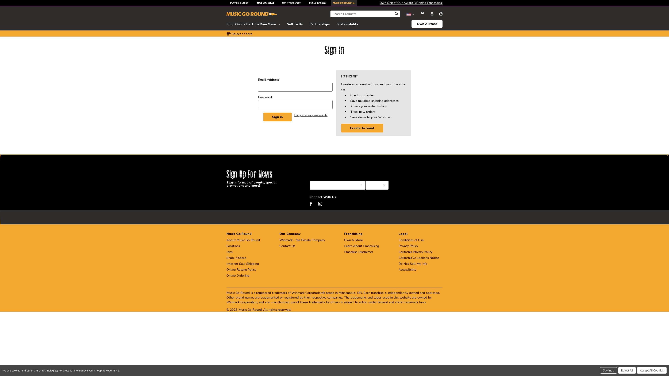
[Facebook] (311, 204)
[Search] (396, 15)
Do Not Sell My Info (413, 264)
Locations (233, 246)
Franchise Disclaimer (358, 252)
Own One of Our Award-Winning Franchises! (411, 3)
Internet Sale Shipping (242, 264)
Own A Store (427, 24)
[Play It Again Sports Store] (292, 3)
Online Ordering (237, 275)
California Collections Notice (419, 258)
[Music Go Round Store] (344, 3)
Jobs (229, 252)
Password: (265, 97)
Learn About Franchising (361, 246)
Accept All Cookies (652, 370)
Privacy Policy (408, 246)
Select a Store (375, 172)
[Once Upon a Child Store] (266, 3)
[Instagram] (320, 204)
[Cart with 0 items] (441, 14)
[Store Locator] (422, 14)
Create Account (362, 128)
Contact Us (287, 246)
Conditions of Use (411, 240)
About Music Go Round (243, 240)
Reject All (627, 370)
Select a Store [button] (242, 34)
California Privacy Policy (415, 252)
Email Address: (268, 80)
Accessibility (407, 270)
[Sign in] (432, 14)
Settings (608, 370)
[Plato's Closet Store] (239, 3)
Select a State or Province (328, 172)
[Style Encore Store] (318, 3)
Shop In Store (236, 258)
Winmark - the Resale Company (302, 240)
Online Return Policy (241, 270)
